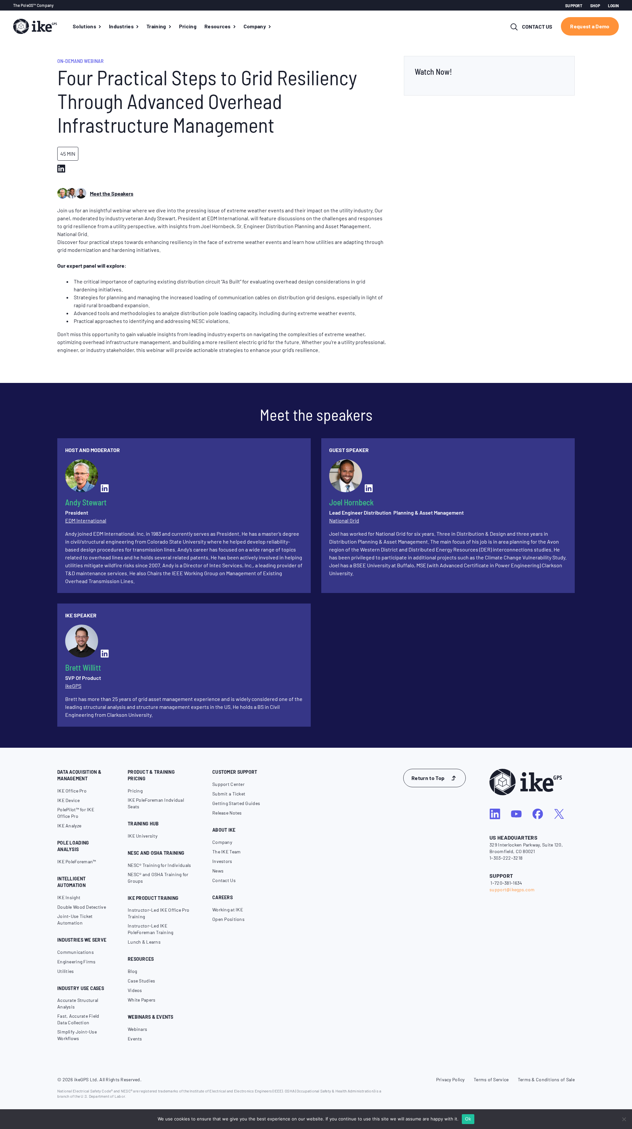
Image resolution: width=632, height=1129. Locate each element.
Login (613, 5)
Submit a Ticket (228, 793)
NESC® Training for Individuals (159, 865)
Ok (468, 1118)
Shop (595, 5)
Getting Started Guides (236, 803)
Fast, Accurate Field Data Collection (78, 1019)
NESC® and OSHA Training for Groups (158, 878)
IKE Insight (68, 897)
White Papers (141, 1000)
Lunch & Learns (144, 942)
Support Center (228, 784)
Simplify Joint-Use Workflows (77, 1035)
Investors (222, 861)
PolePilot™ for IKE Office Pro (75, 813)
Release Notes (227, 813)
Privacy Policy (450, 1079)
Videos (135, 990)
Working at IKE (227, 909)
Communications (75, 952)
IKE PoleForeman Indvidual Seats (156, 803)
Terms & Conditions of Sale (546, 1079)
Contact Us (224, 880)
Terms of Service (491, 1079)
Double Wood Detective (81, 907)
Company (222, 842)
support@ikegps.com (512, 889)
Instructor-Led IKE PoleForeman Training (150, 929)
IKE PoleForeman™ (76, 861)
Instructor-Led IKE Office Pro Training (158, 913)
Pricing (135, 790)
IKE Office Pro (72, 790)
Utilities (65, 971)
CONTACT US (537, 26)
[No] (623, 1119)
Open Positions (228, 919)
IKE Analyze (69, 825)
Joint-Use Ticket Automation (74, 919)
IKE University (142, 836)
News (218, 871)
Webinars (137, 1029)
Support (573, 5)
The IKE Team (226, 851)
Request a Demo (589, 26)
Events (135, 1038)
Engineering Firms (76, 961)
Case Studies (141, 980)
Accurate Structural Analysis (77, 1003)
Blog (132, 971)
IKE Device (68, 800)
